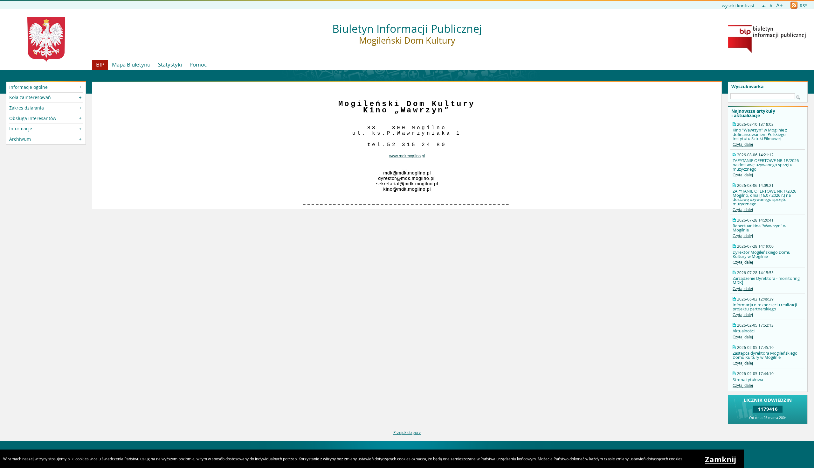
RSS (803, 6)
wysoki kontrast (738, 6)
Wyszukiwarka (747, 86)
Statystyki (170, 64)
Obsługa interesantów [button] (32, 118)
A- (764, 6)
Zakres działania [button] (26, 108)
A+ (779, 5)
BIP (100, 64)
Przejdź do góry (407, 432)
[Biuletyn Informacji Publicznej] (767, 51)
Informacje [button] (20, 128)
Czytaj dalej (743, 144)
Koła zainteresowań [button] (30, 97)
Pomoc (198, 64)
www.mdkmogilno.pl (407, 155)
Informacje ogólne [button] (28, 87)
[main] (406, 145)
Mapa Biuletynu (131, 64)
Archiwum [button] (20, 139)
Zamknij (720, 459)
